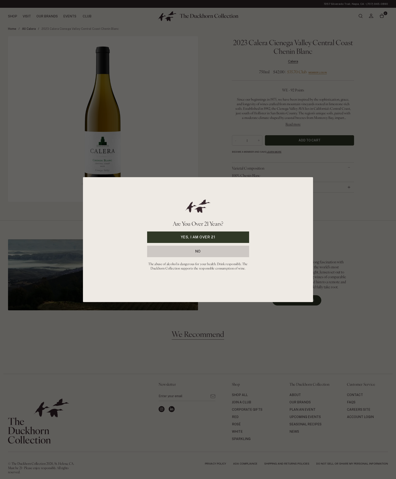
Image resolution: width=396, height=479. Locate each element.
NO (198, 251)
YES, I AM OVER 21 (198, 237)
